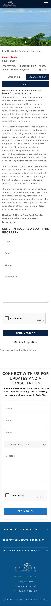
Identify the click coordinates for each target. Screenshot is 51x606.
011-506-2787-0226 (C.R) (25, 591)
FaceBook (29, 599)
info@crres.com (25, 582)
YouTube (8, 599)
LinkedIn (43, 599)
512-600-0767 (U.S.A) (25, 586)
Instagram (18, 599)
